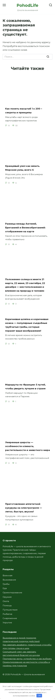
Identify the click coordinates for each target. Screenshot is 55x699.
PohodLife (27, 5)
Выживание (9, 579)
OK (39, 695)
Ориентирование (12, 592)
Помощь (7, 605)
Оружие (7, 597)
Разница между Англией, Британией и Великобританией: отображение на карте (25, 227)
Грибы (6, 584)
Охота (6, 601)
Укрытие (7, 622)
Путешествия (10, 609)
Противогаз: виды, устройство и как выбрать (27, 658)
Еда (5, 588)
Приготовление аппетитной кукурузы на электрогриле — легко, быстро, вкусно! (23, 507)
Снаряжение (10, 618)
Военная (7, 575)
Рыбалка (7, 614)
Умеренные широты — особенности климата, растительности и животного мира (27, 446)
